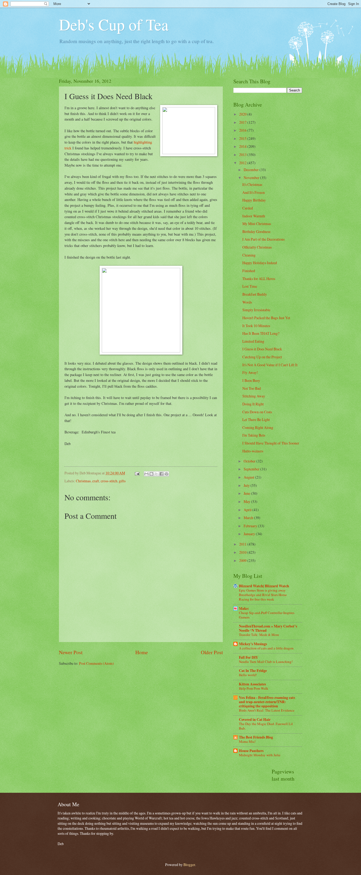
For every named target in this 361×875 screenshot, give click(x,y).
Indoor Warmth (253, 215)
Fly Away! (250, 372)
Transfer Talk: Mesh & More (259, 634)
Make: (244, 608)
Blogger (189, 864)
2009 (243, 560)
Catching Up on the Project (262, 356)
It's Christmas (252, 184)
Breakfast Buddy (254, 294)
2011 (243, 544)
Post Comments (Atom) (96, 663)
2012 (243, 162)
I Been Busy (251, 380)
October (250, 461)
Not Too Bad (251, 388)
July (247, 485)
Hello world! (248, 674)
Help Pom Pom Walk (253, 688)
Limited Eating (253, 341)
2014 (243, 146)
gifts (122, 480)
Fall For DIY (248, 657)
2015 (243, 138)
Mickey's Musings (253, 644)
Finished (248, 270)
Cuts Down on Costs (257, 411)
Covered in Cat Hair (255, 719)
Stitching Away (253, 395)
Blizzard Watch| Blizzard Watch (264, 586)
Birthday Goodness (256, 231)
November (252, 177)
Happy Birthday (254, 200)
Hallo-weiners (252, 450)
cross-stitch (109, 480)
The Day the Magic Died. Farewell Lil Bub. (266, 726)
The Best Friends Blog (256, 737)
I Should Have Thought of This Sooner (270, 443)
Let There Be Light (256, 419)
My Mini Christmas (256, 223)
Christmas (83, 480)
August (249, 477)
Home (141, 652)
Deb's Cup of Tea (114, 24)
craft (95, 480)
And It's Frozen (253, 192)
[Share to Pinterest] (166, 474)
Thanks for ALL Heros (258, 278)
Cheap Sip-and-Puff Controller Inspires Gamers (266, 615)
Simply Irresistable (256, 309)
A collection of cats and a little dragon (266, 648)
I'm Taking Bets (253, 435)
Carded (247, 207)
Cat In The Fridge (253, 670)
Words (247, 302)
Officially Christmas (257, 247)
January (250, 533)
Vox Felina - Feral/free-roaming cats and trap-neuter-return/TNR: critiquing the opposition (267, 702)
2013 (243, 154)
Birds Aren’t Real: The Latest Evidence (266, 710)
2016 (243, 130)
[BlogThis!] (151, 474)
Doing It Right (253, 403)
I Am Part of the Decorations (263, 239)
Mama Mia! (247, 741)
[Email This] (146, 474)
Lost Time (249, 286)
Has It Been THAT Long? (260, 333)
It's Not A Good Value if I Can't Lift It (270, 364)
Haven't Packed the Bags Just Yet (266, 317)
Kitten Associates (252, 684)
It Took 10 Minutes (256, 325)
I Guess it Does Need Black (262, 348)
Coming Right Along (257, 427)
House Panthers (251, 750)
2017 (243, 122)
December (252, 169)
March (249, 517)
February (251, 525)
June (247, 493)
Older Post (212, 652)
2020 (243, 114)
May (247, 501)
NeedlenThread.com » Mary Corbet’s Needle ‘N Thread (268, 628)
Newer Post (70, 652)
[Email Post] (137, 472)
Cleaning (249, 255)
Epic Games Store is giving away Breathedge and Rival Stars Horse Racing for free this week (263, 595)
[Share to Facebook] (161, 474)
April (248, 509)
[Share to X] (156, 474)
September (252, 468)
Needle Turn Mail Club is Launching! (266, 661)
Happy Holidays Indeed (259, 262)
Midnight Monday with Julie (259, 755)
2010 (243, 552)
